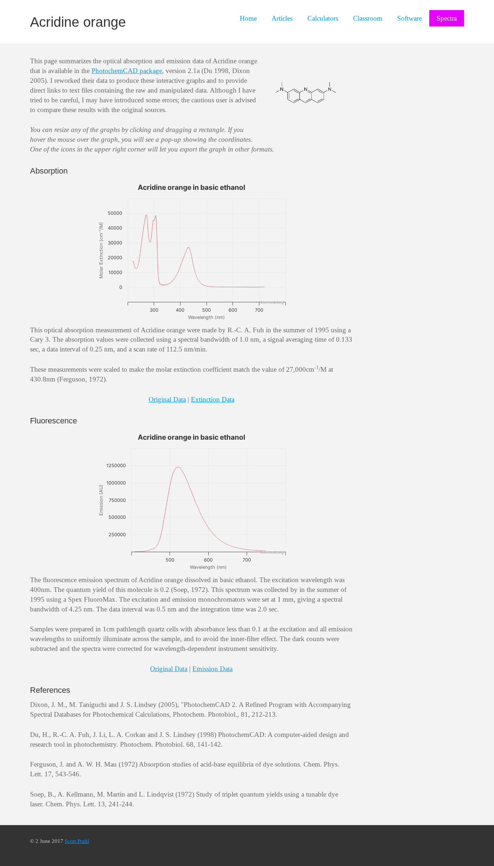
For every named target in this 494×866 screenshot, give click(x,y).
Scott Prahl (77, 841)
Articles (282, 18)
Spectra (446, 18)
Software (409, 18)
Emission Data (212, 669)
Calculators (322, 18)
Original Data (167, 399)
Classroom (367, 18)
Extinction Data (212, 399)
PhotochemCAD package (126, 70)
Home (248, 18)
